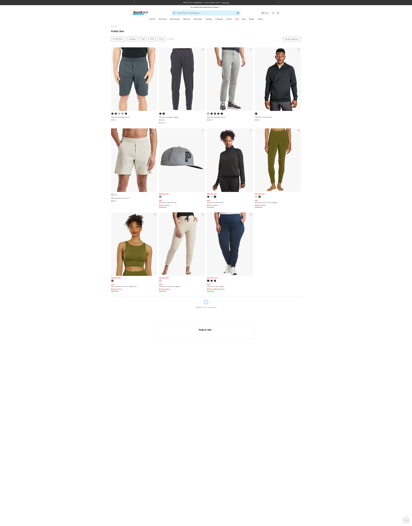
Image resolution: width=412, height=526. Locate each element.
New (243, 19)
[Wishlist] (273, 13)
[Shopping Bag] (278, 13)
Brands (251, 19)
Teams (260, 19)
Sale (237, 19)
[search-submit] (174, 13)
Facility (229, 19)
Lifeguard (219, 19)
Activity (152, 19)
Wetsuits (186, 19)
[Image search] (237, 13)
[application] (406, 520)
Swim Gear (198, 19)
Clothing (208, 19)
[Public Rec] (205, 330)
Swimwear (163, 19)
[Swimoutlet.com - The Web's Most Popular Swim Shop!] (140, 13)
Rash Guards (175, 19)
